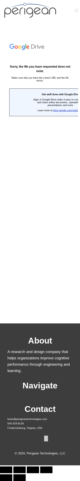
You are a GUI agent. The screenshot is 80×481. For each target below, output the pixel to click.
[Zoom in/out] (6, 469)
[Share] (33, 469)
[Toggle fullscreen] (19, 469)
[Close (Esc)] (46, 469)
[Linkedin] (46, 438)
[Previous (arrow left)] (6, 477)
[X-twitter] (34, 438)
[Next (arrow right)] (19, 477)
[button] (76, 10)
